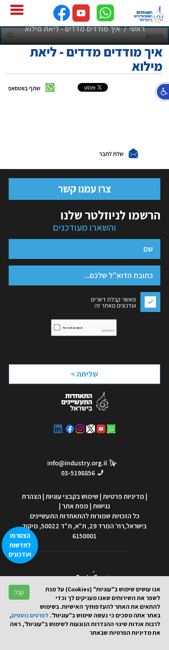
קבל (19, 592)
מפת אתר (75, 506)
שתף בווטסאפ (24, 88)
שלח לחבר (111, 154)
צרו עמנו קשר (84, 189)
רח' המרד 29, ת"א (99, 526)
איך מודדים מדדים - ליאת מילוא (72, 28)
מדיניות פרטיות (123, 496)
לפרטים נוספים (30, 615)
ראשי (137, 28)
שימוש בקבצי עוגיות (72, 496)
